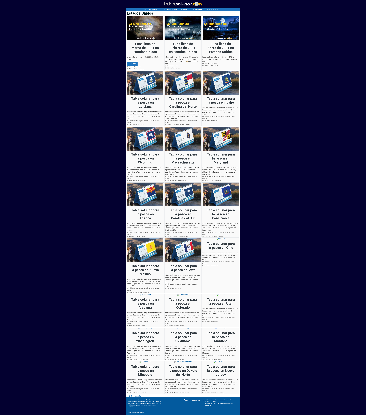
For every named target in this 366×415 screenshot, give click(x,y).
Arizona (131, 236)
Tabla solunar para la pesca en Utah (221, 301)
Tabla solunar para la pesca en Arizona (145, 214)
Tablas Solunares (150, 9)
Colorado (170, 326)
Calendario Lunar (170, 9)
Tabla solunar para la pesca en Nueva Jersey (221, 371)
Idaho (217, 121)
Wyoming (143, 180)
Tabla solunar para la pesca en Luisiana (145, 102)
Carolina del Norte (173, 125)
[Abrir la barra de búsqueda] (222, 9)
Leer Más (132, 64)
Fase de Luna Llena (135, 67)
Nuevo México (144, 292)
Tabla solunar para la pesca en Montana (221, 337)
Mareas (184, 9)
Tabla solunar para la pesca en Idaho (221, 100)
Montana (218, 359)
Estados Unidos (134, 69)
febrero (180, 68)
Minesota (143, 393)
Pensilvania (219, 236)
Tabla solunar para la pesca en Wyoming (145, 158)
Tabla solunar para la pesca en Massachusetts (183, 158)
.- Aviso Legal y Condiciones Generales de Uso (218, 404)
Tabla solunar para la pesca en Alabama (145, 303)
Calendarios (211, 9)
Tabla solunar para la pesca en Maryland (221, 158)
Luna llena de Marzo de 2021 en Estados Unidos (145, 48)
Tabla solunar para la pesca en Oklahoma (183, 337)
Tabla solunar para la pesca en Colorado (183, 303)
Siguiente (138, 396)
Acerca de (207, 405)
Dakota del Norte (172, 393)
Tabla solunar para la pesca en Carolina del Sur (183, 214)
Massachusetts (182, 180)
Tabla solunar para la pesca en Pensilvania (221, 214)
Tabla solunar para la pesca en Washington (145, 337)
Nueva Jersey (219, 393)
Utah (217, 322)
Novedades (197, 9)
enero (206, 66)
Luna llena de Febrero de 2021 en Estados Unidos (183, 48)
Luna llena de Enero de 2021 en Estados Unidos (221, 48)
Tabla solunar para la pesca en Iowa (183, 268)
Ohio (217, 266)
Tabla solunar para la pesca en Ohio (221, 246)
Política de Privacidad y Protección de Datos (218, 400)
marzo (142, 69)
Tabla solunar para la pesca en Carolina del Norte (183, 102)
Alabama (132, 326)
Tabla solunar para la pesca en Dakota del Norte (183, 371)
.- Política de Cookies (209, 402)
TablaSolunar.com (137, 412)
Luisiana (142, 125)
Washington (144, 359)
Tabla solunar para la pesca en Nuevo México (145, 270)
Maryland (218, 180)
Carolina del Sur (172, 236)
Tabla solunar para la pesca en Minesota (145, 371)
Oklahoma (181, 359)
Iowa (179, 288)
